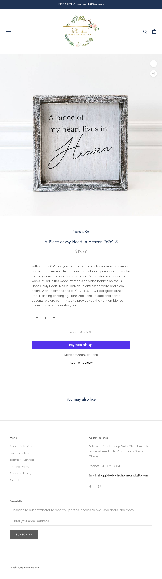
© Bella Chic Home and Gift (24, 567)
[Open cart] (154, 31)
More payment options (81, 355)
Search (15, 480)
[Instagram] (99, 486)
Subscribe (24, 534)
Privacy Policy (19, 453)
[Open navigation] (8, 31)
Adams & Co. (81, 231)
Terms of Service (22, 460)
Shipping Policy (20, 473)
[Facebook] (90, 486)
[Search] (145, 31)
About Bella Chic (22, 446)
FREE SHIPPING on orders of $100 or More (81, 4)
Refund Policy (19, 467)
